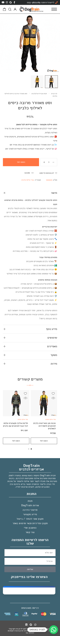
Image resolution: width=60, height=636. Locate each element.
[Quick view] (53, 398)
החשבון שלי (30, 527)
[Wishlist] (53, 393)
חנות (30, 501)
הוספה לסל (21, 162)
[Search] (9, 9)
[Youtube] (3, 2)
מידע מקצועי (30, 514)
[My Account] (15, 9)
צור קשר (30, 532)
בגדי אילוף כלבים (28, 180)
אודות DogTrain (30, 505)
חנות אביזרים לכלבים (39, 93)
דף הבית (54, 93)
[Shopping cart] (4, 10)
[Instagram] (7, 2)
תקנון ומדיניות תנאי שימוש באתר (30, 523)
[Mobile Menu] (54, 9)
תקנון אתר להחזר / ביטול (30, 518)
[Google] (10, 2)
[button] (31, 448)
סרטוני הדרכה (30, 510)
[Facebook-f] (14, 2)
